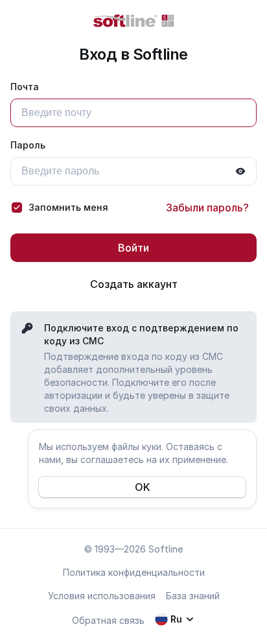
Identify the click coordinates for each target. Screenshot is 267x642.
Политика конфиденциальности (134, 572)
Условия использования (102, 595)
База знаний (193, 595)
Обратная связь (108, 620)
